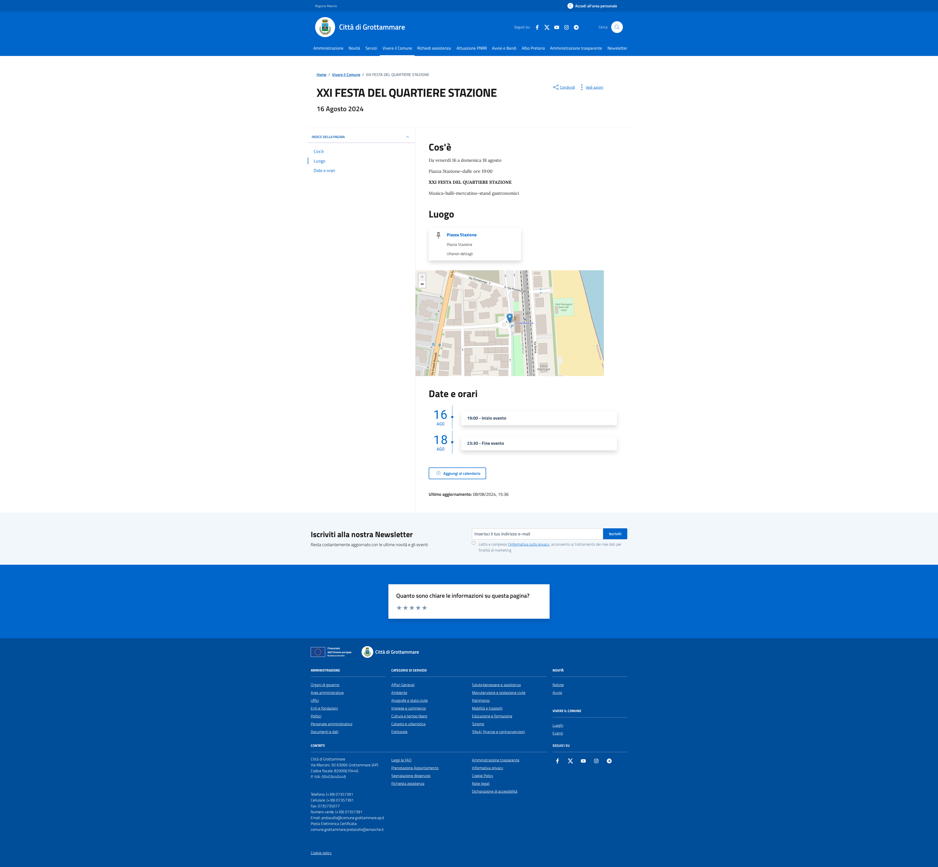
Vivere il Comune (397, 48)
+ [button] (422, 277)
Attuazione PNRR (472, 48)
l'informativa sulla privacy (528, 544)
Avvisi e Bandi (504, 48)
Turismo (478, 724)
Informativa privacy (487, 768)
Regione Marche (326, 5)
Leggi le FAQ (401, 760)
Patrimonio (481, 700)
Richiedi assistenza (434, 48)
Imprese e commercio (408, 708)
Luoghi (558, 725)
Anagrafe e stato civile (409, 700)
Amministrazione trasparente (576, 48)
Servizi (371, 48)
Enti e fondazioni (324, 708)
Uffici (315, 700)
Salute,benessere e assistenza (496, 685)
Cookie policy (321, 853)
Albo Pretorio (533, 48)
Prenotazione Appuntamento (414, 768)
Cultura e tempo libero (409, 716)
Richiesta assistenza (407, 783)
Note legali (481, 783)
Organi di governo (325, 685)
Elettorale (399, 732)
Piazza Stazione (462, 235)
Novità (354, 48)
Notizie (558, 685)
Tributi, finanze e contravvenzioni (498, 732)
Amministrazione (328, 48)
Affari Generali (403, 685)
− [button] (422, 284)
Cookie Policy (482, 776)
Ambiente (399, 692)
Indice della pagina (328, 136)
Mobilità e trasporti (487, 708)
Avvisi (557, 692)
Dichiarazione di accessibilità (494, 791)
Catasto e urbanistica (408, 724)
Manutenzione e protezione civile (498, 692)
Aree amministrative (327, 692)
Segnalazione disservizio (410, 776)
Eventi (558, 733)
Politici (316, 716)
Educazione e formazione (492, 716)
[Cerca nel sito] (617, 27)
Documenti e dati (324, 732)
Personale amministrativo (331, 724)
